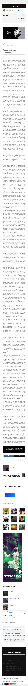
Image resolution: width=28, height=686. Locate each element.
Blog (12, 656)
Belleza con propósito (13, 600)
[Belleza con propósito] (5, 600)
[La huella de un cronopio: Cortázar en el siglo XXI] (5, 593)
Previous (12, 467)
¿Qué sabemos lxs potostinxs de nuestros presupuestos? (11, 475)
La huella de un (12, 593)
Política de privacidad (19, 656)
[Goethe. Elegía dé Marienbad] (5, 614)
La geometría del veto (13, 606)
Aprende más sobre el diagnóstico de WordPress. (12, 681)
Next (19, 473)
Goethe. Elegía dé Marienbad (15, 617)
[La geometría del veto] (5, 607)
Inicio (8, 656)
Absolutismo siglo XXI (17, 469)
